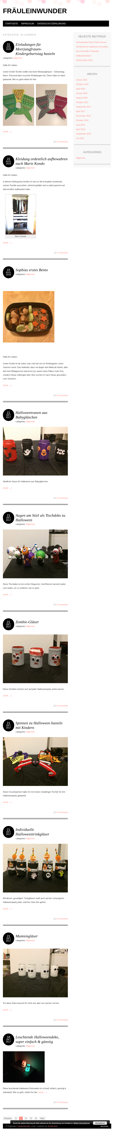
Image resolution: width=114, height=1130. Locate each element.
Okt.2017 (8, 416)
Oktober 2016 (82, 120)
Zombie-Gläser (27, 622)
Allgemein (17, 58)
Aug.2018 (8, 162)
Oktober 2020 (82, 84)
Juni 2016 (80, 125)
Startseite (11, 23)
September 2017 (83, 107)
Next (42, 1118)
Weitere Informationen (82, 1123)
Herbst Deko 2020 (84, 60)
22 (8, 159)
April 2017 (80, 111)
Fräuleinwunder (35, 11)
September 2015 (83, 134)
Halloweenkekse (83, 56)
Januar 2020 (81, 93)
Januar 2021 (81, 80)
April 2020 (80, 89)
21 (8, 412)
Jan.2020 (8, 48)
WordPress (52, 1126)
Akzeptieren (100, 1123)
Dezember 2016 (83, 116)
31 (8, 44)
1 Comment (62, 252)
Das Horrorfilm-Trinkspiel (87, 51)
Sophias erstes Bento (32, 270)
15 (8, 270)
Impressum (27, 23)
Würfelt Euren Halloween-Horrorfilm (92, 46)
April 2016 (80, 129)
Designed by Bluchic (104, 1126)
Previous (7, 1118)
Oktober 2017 (82, 102)
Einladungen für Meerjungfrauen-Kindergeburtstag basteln (35, 49)
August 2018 (81, 98)
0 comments (62, 141)
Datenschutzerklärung (51, 23)
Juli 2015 (80, 138)
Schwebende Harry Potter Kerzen (91, 42)
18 (8, 1037)
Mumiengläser (27, 936)
